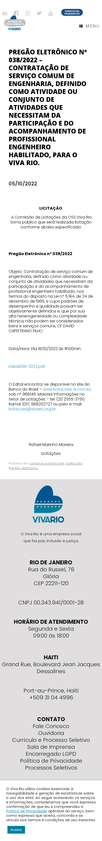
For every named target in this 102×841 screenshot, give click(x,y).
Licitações (74, 463)
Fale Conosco (51, 726)
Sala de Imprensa (51, 747)
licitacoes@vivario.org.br (32, 409)
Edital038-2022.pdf (27, 366)
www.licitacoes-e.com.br (67, 389)
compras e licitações (46, 463)
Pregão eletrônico (23, 468)
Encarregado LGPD (51, 754)
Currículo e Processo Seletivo (51, 740)
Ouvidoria (51, 733)
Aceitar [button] (16, 829)
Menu (93, 26)
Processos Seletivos (51, 768)
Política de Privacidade (51, 761)
